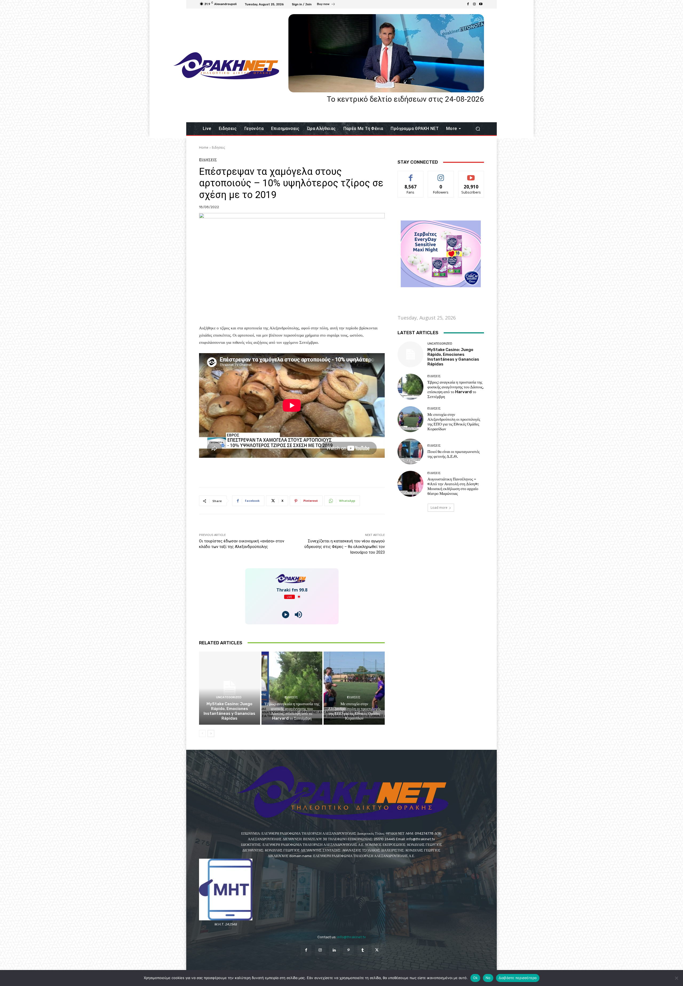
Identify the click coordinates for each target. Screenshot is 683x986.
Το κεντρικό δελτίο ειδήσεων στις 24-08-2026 (405, 99)
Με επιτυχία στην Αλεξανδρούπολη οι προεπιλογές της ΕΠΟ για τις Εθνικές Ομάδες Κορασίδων (354, 711)
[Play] (285, 614)
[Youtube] (481, 4)
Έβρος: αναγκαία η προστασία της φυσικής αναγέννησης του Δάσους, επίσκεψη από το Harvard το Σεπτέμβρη (291, 711)
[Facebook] (468, 4)
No (488, 978)
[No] (676, 978)
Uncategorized (228, 697)
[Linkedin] (334, 950)
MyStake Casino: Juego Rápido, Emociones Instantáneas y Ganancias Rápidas (229, 711)
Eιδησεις (218, 147)
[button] (477, 129)
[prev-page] (202, 733)
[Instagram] (474, 4)
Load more (439, 507)
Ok (475, 978)
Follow (441, 175)
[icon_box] (326, 5)
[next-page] (211, 733)
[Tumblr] (363, 950)
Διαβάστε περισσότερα (518, 978)
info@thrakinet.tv (351, 937)
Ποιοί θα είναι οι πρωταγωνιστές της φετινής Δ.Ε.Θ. (453, 454)
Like (411, 175)
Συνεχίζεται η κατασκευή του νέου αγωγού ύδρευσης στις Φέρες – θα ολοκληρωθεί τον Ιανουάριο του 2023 (344, 547)
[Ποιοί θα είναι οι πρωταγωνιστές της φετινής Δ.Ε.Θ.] (410, 451)
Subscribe (471, 175)
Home (203, 147)
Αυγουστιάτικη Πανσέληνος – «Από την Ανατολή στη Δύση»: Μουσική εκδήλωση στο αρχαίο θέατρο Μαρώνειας (453, 486)
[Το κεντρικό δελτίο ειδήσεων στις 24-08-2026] (386, 53)
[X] (377, 950)
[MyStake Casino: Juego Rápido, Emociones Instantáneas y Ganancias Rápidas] (229, 688)
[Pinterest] (348, 950)
